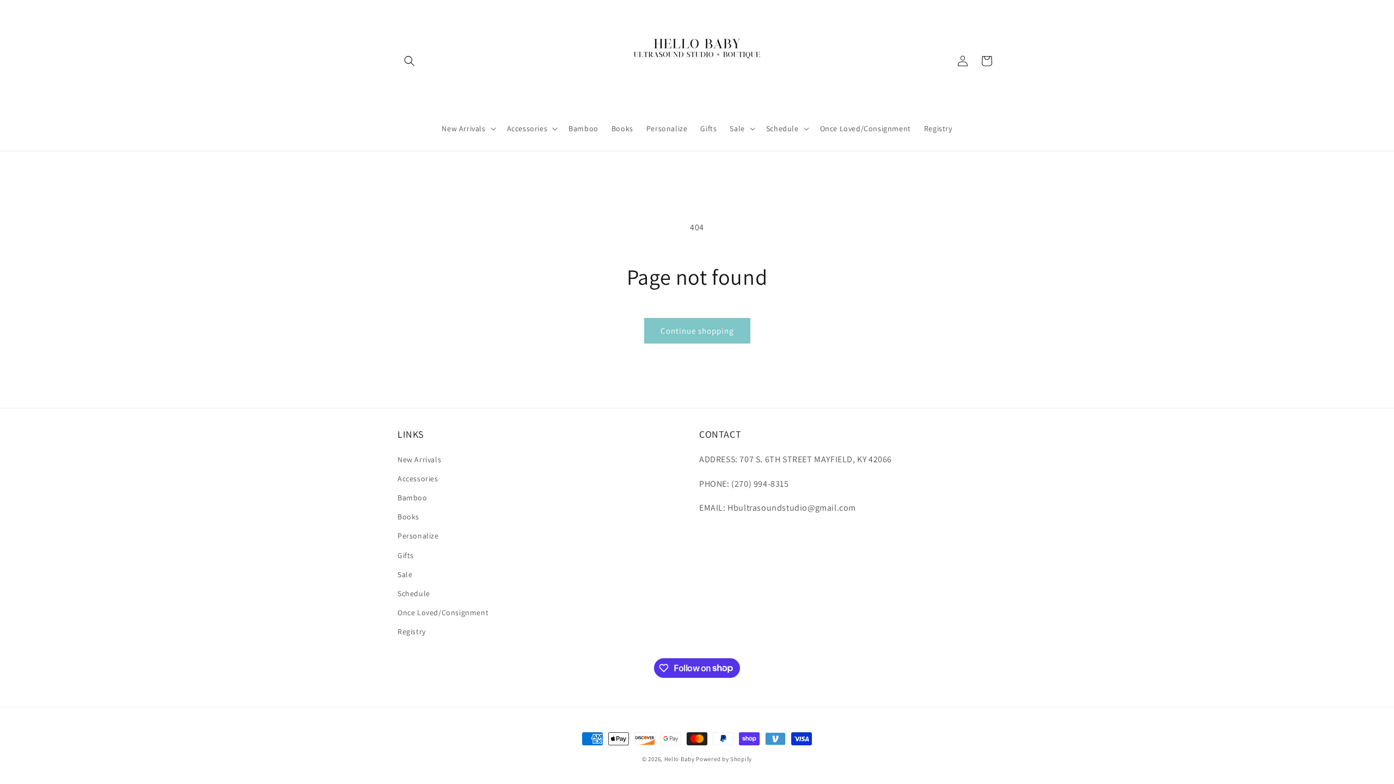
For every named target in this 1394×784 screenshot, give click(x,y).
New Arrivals (419, 459)
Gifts (406, 555)
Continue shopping (697, 331)
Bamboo (412, 498)
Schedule (414, 593)
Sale (405, 574)
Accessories (418, 478)
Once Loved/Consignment (443, 612)
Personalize (418, 536)
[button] (409, 61)
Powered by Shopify (724, 759)
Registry (412, 631)
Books (408, 517)
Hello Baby (679, 759)
